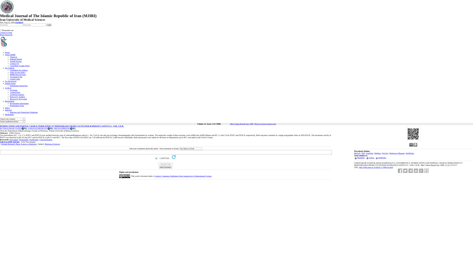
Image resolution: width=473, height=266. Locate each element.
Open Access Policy (17, 72)
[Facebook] (400, 171)
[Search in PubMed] (26, 129)
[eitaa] (426, 171)
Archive (8, 88)
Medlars (378, 153)
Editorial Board (16, 59)
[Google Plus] (421, 171)
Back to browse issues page (265, 124)
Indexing (8, 110)
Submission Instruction (19, 86)
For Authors (9, 68)
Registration (9, 101)
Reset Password (6, 35)
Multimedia (9, 115)
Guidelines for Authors (19, 70)
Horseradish (23, 140)
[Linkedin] (416, 171)
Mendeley (361, 158)
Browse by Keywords (18, 99)
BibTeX (357, 153)
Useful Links (15, 79)
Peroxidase (14, 140)
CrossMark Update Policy (20, 66)
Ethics (7, 108)
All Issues (13, 90)
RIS (363, 153)
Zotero (371, 158)
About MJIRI (10, 55)
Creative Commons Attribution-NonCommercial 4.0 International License (182, 176)
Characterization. (46, 140)
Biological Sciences (52, 144)
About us (13, 57)
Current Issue (15, 92)
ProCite (385, 153)
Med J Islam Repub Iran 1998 (241, 124)
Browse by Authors (17, 97)
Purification (33, 140)
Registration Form (17, 106)
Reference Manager (397, 153)
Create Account (6, 33)
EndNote (369, 153)
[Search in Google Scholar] (23, 129)
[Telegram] (410, 171)
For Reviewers (10, 81)
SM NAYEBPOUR (62, 128)
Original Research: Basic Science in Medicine (19, 144)
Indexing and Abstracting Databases (24, 112)
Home (7, 52)
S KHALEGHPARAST (37, 128)
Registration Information (19, 103)
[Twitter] (405, 171)
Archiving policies (17, 95)
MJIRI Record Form (18, 75)
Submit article (10, 84)
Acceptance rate (16, 77)
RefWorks (410, 153)
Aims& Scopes (16, 61)
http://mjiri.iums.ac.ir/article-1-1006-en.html (376, 167)
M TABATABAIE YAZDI (10, 128)
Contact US (14, 64)
